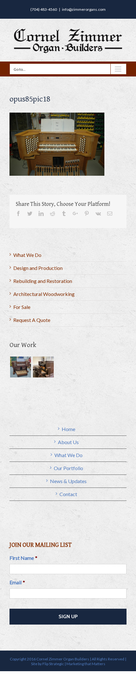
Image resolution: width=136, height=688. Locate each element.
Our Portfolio (68, 468)
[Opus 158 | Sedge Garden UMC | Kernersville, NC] (43, 367)
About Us (68, 442)
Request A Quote (31, 320)
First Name (23, 558)
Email (17, 582)
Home (68, 429)
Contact (68, 494)
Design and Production (38, 268)
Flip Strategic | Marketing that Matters (73, 663)
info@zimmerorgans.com (84, 9)
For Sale (21, 307)
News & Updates (68, 481)
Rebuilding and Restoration (42, 281)
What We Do (27, 255)
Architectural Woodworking (44, 294)
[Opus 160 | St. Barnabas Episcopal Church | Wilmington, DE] (20, 367)
